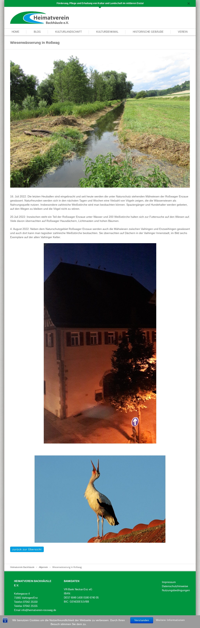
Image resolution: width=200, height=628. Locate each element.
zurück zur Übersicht (27, 549)
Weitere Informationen (170, 620)
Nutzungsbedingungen (176, 590)
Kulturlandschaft (68, 31)
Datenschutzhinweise (175, 586)
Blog (37, 31)
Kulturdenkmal (107, 31)
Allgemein (43, 567)
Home (15, 31)
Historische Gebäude (148, 31)
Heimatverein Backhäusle (22, 567)
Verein (183, 31)
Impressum (169, 582)
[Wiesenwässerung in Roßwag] (100, 119)
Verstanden (141, 620)
